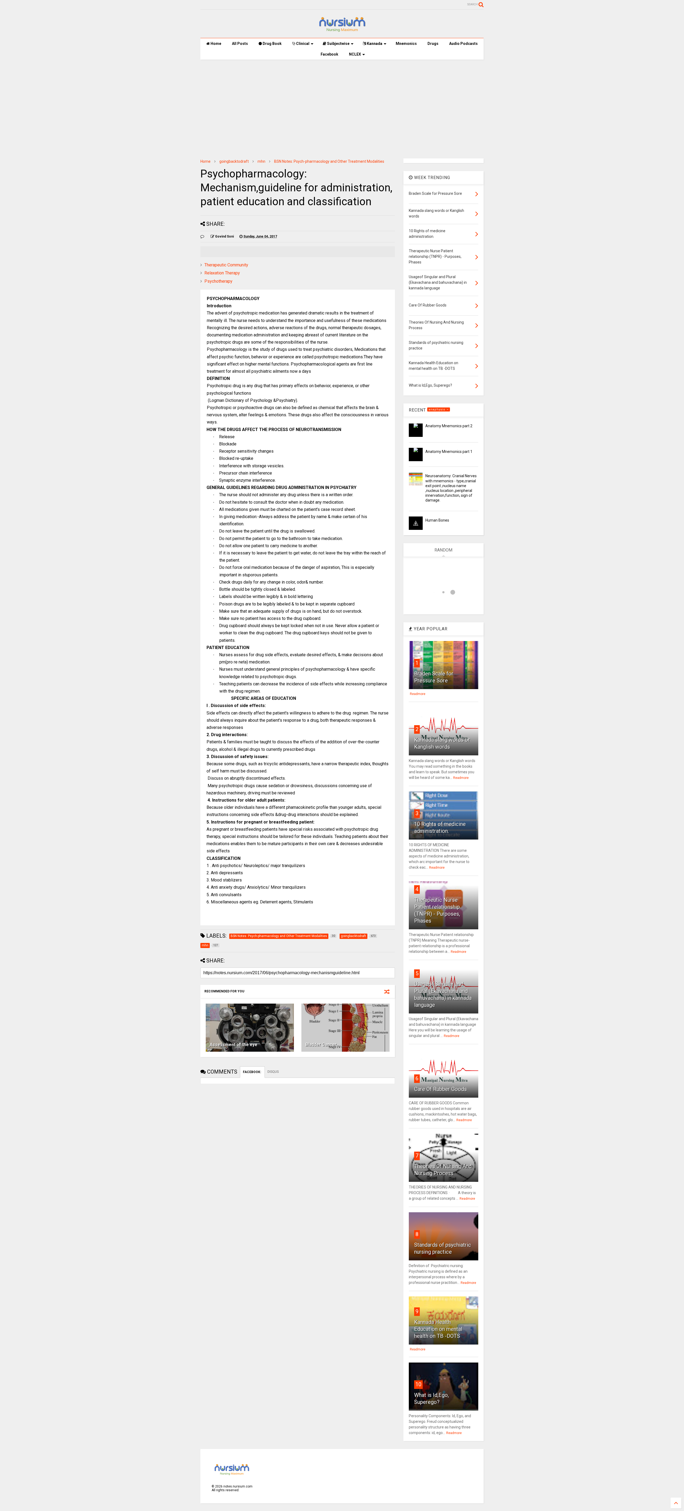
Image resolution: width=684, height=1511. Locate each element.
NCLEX (355, 54)
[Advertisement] (342, 105)
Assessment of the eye (233, 1044)
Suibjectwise (337, 43)
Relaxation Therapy (222, 272)
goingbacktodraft (234, 161)
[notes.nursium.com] (342, 31)
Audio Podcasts (463, 43)
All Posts (240, 43)
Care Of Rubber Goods (440, 1089)
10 (418, 1384)
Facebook (329, 54)
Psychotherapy (218, 281)
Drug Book (272, 43)
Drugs (433, 43)
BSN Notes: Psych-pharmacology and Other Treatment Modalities (329, 161)
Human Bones (437, 520)
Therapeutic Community (226, 264)
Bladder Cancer (321, 1044)
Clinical (302, 43)
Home (215, 43)
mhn (261, 161)
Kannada (374, 43)
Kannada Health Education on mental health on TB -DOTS (438, 1329)
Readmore (417, 694)
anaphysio (437, 409)
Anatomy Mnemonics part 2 (448, 426)
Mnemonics (406, 43)
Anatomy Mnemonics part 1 (448, 451)
